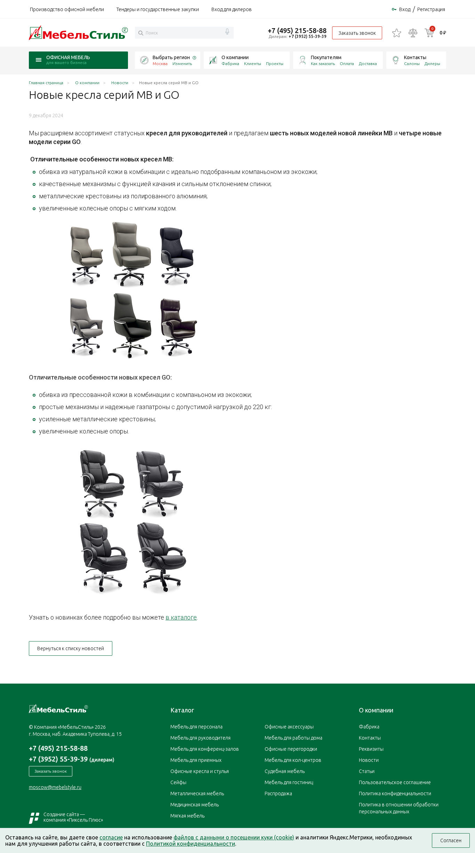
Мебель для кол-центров (293, 760)
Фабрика (230, 63)
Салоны (412, 63)
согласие (111, 837)
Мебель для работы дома (293, 738)
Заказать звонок (357, 33)
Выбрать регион (171, 57)
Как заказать (323, 63)
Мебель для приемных (196, 760)
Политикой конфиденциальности (190, 843)
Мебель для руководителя (200, 738)
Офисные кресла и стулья (199, 771)
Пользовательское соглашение (395, 782)
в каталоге (181, 617)
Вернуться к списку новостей (70, 648)
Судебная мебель (285, 771)
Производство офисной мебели (67, 9)
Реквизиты (371, 749)
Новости (369, 760)
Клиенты (252, 63)
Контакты (415, 57)
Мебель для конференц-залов (204, 749)
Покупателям (326, 57)
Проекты (274, 63)
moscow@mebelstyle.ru (55, 787)
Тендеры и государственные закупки (157, 9)
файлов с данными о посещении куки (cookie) (234, 837)
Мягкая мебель (187, 816)
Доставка (368, 63)
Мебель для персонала (196, 727)
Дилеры (432, 63)
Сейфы (178, 782)
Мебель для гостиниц (289, 782)
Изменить (182, 63)
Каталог (182, 710)
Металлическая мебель (197, 793)
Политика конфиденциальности (395, 793)
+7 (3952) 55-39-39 (308, 36)
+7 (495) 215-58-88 (297, 30)
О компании (235, 57)
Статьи (367, 771)
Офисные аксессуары (289, 727)
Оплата (347, 63)
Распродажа (278, 793)
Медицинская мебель (194, 804)
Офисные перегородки (291, 749)
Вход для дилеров (231, 9)
